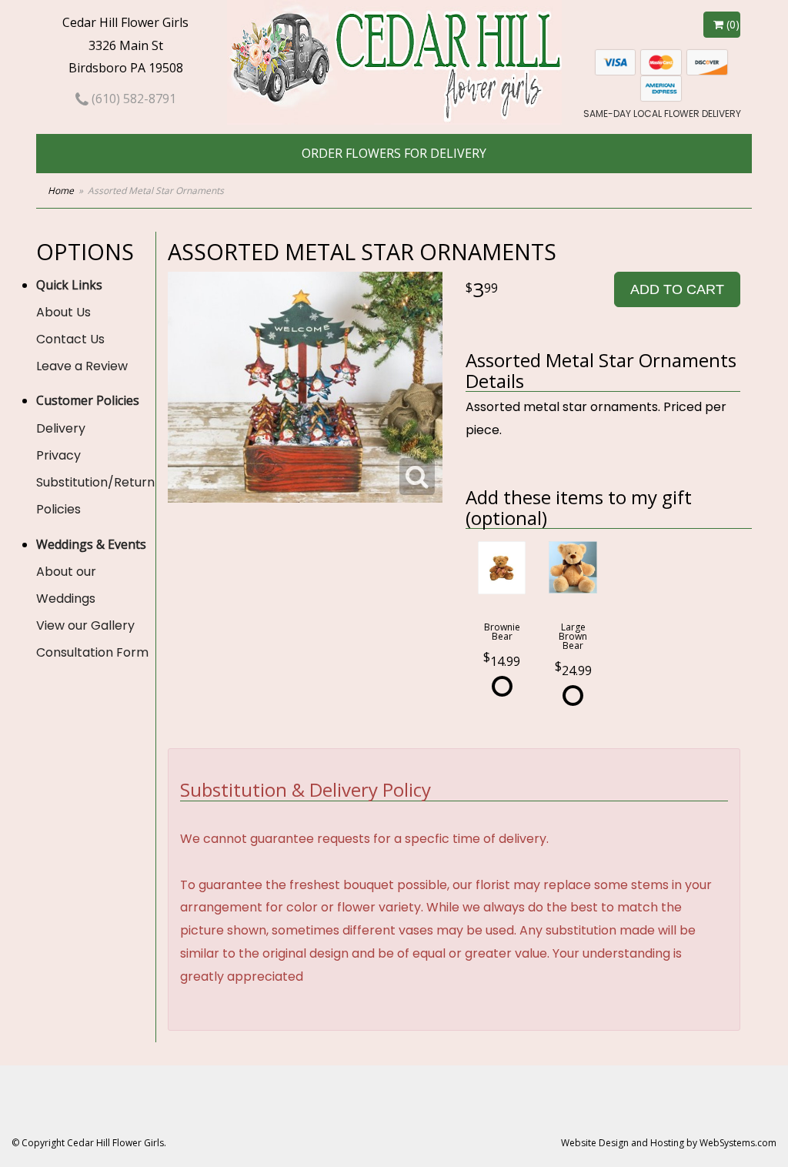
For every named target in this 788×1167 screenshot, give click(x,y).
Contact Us (70, 339)
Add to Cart (677, 289)
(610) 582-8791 (132, 98)
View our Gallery (85, 625)
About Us (63, 312)
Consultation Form (92, 652)
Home (61, 190)
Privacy (58, 455)
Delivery (60, 428)
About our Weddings (66, 585)
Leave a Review (82, 366)
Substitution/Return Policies (95, 495)
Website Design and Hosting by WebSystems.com (668, 1142)
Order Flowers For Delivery (394, 153)
